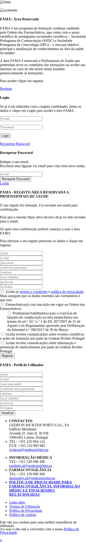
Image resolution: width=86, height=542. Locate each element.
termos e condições (33, 292)
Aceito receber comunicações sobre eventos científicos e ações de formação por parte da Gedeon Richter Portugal (42, 336)
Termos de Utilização (24, 506)
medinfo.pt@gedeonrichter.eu (30, 466)
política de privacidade (67, 292)
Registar (6, 89)
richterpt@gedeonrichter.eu (28, 450)
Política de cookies (22, 515)
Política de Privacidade (25, 510)
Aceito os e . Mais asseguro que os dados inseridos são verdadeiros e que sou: (42, 296)
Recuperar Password (15, 144)
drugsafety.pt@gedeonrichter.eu (32, 478)
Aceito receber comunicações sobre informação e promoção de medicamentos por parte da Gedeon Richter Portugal (41, 347)
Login (4, 183)
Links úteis (17, 502)
